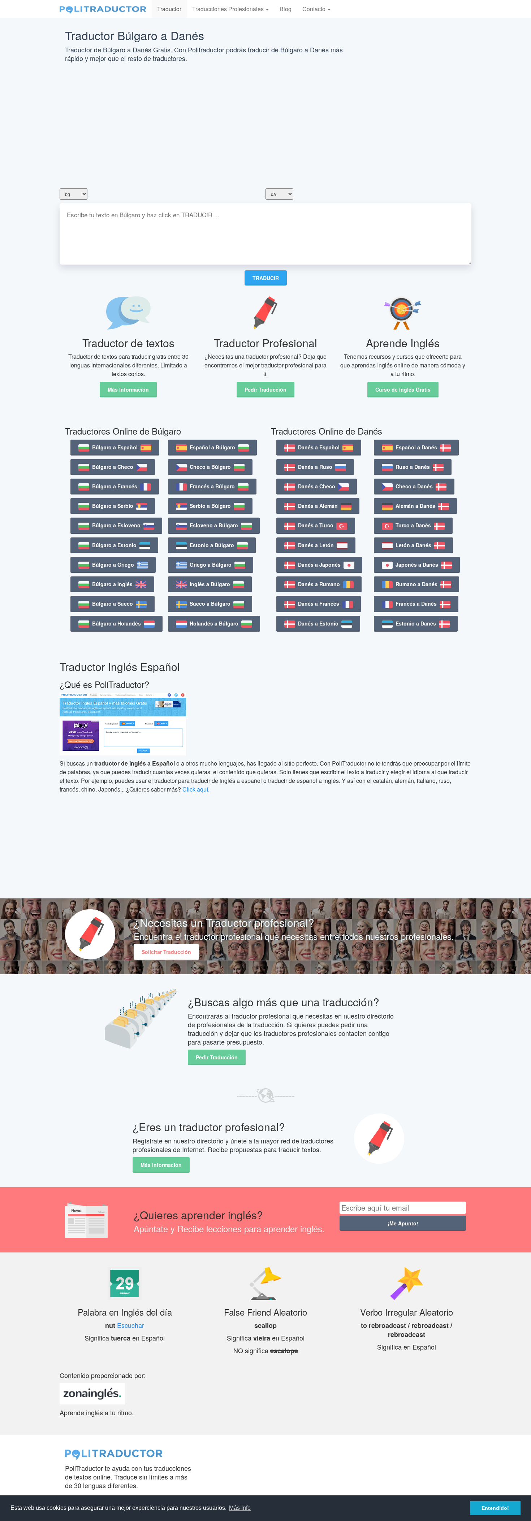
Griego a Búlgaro (210, 564)
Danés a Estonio (318, 623)
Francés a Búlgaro (212, 486)
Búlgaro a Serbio (112, 505)
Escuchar (130, 1325)
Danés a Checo (316, 486)
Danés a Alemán (318, 505)
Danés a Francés (318, 603)
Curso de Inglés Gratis (403, 389)
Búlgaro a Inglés (112, 584)
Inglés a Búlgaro (210, 584)
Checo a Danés (414, 486)
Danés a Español (318, 447)
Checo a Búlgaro (210, 466)
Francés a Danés (416, 603)
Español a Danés (416, 447)
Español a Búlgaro (212, 447)
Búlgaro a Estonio (114, 545)
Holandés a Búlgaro (214, 623)
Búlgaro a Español (115, 447)
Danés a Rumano (319, 584)
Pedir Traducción (265, 389)
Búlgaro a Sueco (112, 603)
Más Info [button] (240, 1508)
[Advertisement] (265, 125)
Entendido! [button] (495, 1508)
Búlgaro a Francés (114, 486)
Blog (286, 9)
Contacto (314, 9)
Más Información (128, 389)
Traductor (169, 9)
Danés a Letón (316, 545)
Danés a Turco (315, 525)
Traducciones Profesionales (228, 9)
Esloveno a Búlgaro (214, 525)
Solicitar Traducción (166, 951)
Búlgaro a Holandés (116, 623)
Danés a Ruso (315, 466)
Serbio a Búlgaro (210, 505)
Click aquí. (196, 789)
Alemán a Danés (415, 505)
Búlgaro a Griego (113, 564)
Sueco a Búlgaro (210, 603)
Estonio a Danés (416, 623)
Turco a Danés (413, 525)
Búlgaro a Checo (112, 466)
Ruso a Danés (413, 466)
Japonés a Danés (417, 564)
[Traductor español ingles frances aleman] (103, 9)
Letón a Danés (413, 545)
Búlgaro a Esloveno (116, 525)
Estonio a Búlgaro (212, 545)
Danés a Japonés (319, 564)
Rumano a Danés (416, 584)
